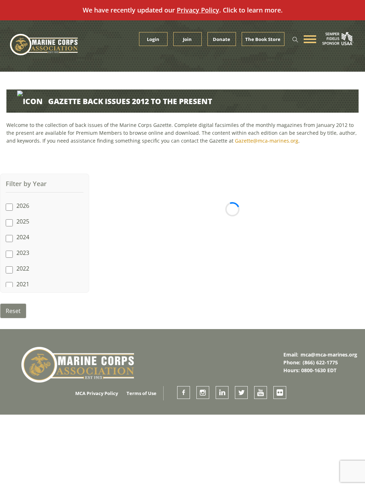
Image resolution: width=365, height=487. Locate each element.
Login (153, 39)
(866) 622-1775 (320, 362)
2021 (22, 284)
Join (187, 39)
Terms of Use (141, 393)
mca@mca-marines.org (328, 354)
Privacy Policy (198, 10)
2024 (22, 237)
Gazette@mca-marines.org (266, 140)
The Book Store (263, 39)
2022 (22, 268)
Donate (221, 39)
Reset (13, 311)
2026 (22, 206)
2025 (22, 221)
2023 (22, 253)
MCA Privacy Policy (96, 393)
